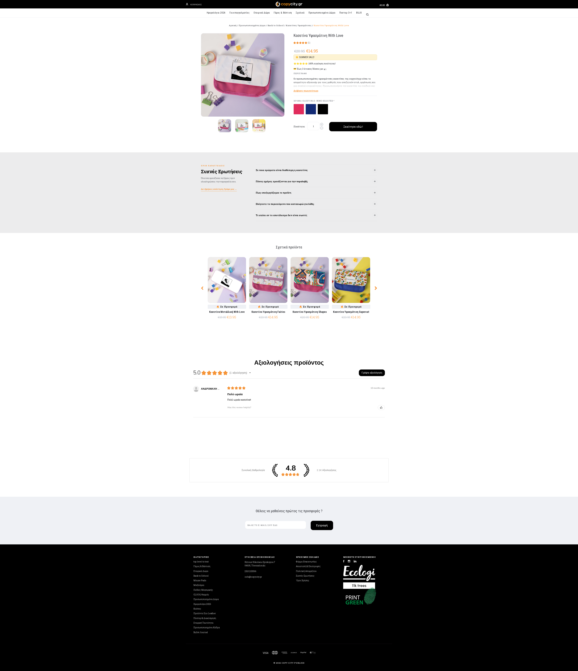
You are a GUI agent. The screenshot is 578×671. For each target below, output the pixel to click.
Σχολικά (300, 12)
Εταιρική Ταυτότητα (203, 622)
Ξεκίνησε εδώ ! (353, 126)
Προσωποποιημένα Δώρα (321, 12)
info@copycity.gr (253, 576)
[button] (250, 373)
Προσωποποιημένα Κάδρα (206, 627)
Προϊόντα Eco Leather (204, 613)
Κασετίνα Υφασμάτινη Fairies (268, 311)
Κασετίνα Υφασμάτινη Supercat (351, 311)
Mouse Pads (199, 580)
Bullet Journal (200, 632)
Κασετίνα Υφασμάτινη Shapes (310, 311)
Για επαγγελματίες (239, 12)
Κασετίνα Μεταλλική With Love (227, 311)
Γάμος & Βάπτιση (283, 12)
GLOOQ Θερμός (201, 594)
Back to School (201, 575)
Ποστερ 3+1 (345, 12)
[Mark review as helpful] (381, 407)
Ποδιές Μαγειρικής (203, 589)
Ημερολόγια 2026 (216, 12)
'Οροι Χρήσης (302, 580)
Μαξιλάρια (198, 585)
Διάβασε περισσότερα (306, 90)
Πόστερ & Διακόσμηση (204, 618)
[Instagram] (349, 561)
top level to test (201, 561)
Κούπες (197, 608)
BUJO (359, 12)
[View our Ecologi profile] (359, 575)
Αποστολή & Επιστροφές (308, 566)
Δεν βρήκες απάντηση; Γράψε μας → (219, 189)
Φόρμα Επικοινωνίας (306, 561)
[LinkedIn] (355, 561)
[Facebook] (343, 561)
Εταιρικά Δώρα (262, 12)
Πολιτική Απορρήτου (306, 571)
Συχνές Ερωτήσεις (305, 575)
